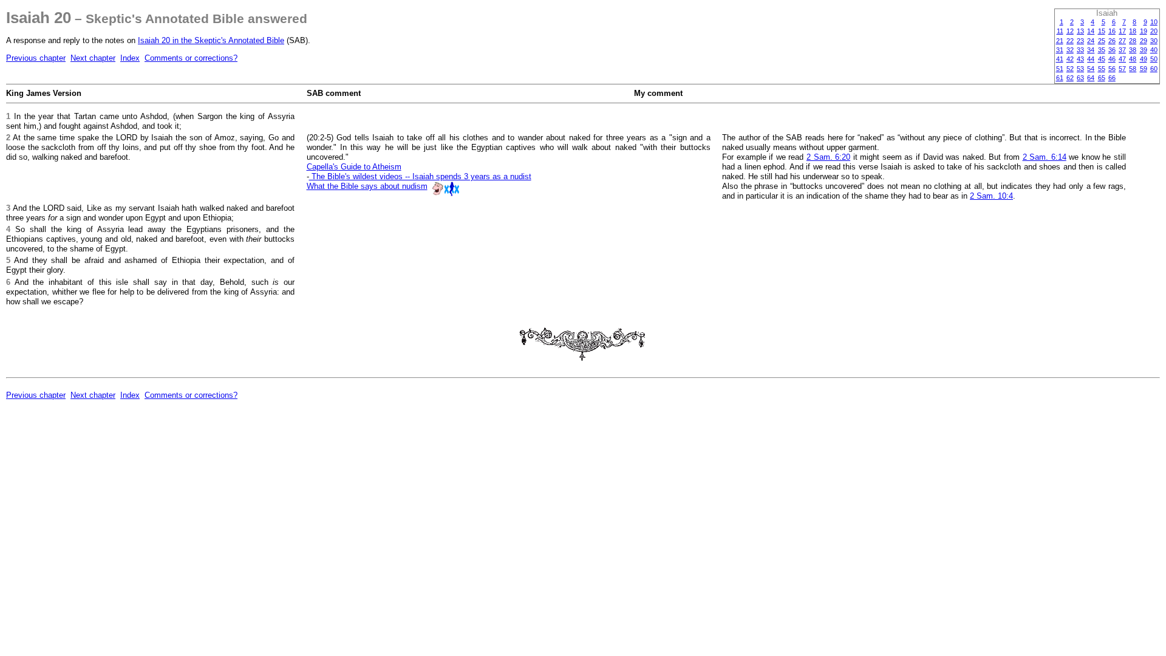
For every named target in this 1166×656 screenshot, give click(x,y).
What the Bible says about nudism (367, 186)
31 (1059, 49)
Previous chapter (36, 58)
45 (1101, 59)
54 (1090, 68)
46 (1112, 59)
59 (1143, 68)
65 (1101, 77)
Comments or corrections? (191, 58)
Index (130, 58)
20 (1153, 31)
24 (1090, 40)
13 (1080, 31)
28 (1132, 40)
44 (1090, 59)
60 (1153, 68)
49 (1143, 59)
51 (1059, 68)
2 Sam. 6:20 (828, 157)
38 (1132, 49)
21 (1059, 40)
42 (1070, 59)
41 (1059, 59)
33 (1080, 49)
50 (1153, 59)
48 (1132, 59)
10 (1153, 22)
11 (1060, 31)
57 (1122, 68)
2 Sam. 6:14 (1044, 157)
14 (1090, 31)
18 (1132, 31)
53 (1080, 68)
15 (1101, 31)
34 (1090, 49)
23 (1080, 40)
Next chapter (92, 58)
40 (1153, 49)
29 (1143, 40)
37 (1122, 49)
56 (1112, 68)
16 (1112, 31)
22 (1070, 40)
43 (1080, 59)
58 (1132, 68)
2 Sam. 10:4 (991, 195)
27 (1122, 40)
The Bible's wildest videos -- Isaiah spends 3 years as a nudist (420, 176)
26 (1112, 40)
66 (1112, 77)
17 (1122, 31)
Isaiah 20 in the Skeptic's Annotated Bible (211, 40)
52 (1070, 68)
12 (1070, 31)
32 (1070, 49)
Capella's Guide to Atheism (354, 166)
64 (1090, 77)
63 (1080, 77)
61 (1059, 77)
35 (1101, 49)
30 (1153, 40)
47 (1122, 59)
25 (1101, 40)
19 (1143, 31)
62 (1070, 77)
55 (1101, 68)
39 (1143, 49)
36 (1112, 49)
